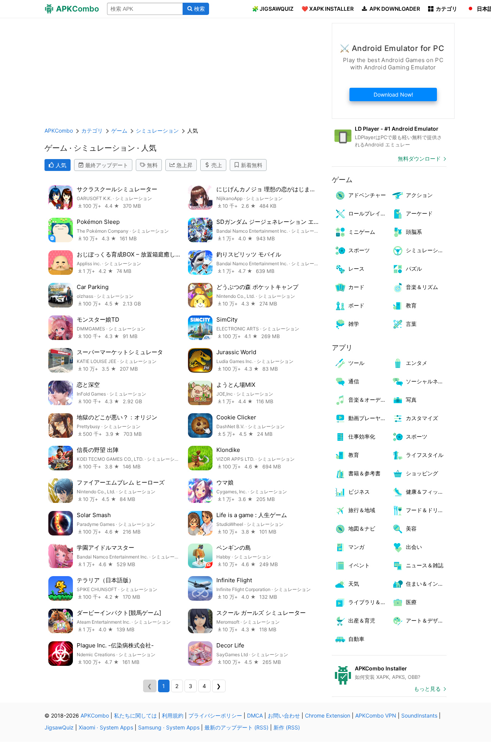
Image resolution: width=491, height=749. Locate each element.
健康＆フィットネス (426, 491)
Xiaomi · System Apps (106, 727)
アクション (419, 195)
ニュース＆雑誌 (424, 565)
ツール (356, 363)
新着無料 (251, 165)
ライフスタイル (424, 455)
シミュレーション (426, 250)
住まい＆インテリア (426, 583)
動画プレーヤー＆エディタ (368, 418)
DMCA (255, 715)
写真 (411, 399)
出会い (414, 547)
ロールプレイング (368, 213)
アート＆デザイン (426, 620)
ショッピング (422, 473)
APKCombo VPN (375, 715)
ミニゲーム (361, 231)
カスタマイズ (422, 418)
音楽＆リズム (422, 287)
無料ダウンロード (419, 158)
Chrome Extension (327, 715)
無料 (152, 165)
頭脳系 (414, 231)
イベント (359, 565)
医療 (411, 602)
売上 (216, 165)
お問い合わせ (284, 715)
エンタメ (416, 363)
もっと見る (427, 688)
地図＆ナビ (361, 528)
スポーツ (359, 250)
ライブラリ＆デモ (368, 602)
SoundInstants (419, 715)
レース (356, 268)
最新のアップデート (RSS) (236, 727)
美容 (411, 528)
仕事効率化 (361, 436)
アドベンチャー (367, 195)
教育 (411, 305)
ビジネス (359, 491)
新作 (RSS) (287, 727)
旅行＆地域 (361, 510)
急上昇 (184, 165)
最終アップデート (106, 165)
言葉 (411, 323)
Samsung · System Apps (168, 727)
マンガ (356, 547)
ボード (356, 305)
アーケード (419, 213)
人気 (61, 165)
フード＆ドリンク (426, 510)
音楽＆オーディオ (368, 399)
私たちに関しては (135, 715)
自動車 (356, 639)
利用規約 (172, 715)
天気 (353, 583)
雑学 (353, 323)
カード (356, 287)
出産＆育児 (361, 620)
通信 (353, 381)
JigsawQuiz (59, 727)
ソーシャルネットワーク (426, 381)
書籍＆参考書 (364, 473)
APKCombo (58, 130)
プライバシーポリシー (215, 715)
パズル (414, 268)
